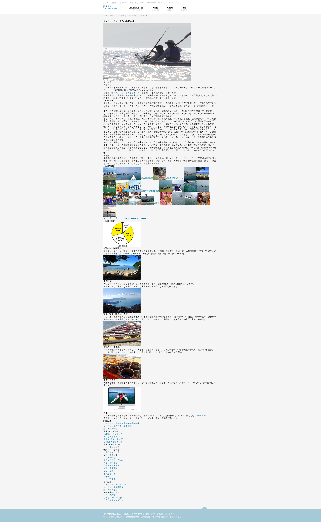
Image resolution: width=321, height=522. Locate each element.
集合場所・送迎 (110, 474)
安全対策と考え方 (111, 465)
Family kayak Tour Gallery (136, 218)
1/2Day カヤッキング (112, 434)
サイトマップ (176, 517)
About (170, 9)
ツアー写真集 (109, 479)
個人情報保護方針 (160, 517)
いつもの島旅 (109, 495)
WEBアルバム (203, 415)
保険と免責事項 (110, 468)
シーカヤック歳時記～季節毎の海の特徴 (121, 423)
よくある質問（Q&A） (113, 460)
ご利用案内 (146, 517)
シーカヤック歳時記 (114, 484)
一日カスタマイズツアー (114, 500)
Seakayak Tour (136, 9)
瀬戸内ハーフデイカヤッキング (125, 93)
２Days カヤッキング (113, 439)
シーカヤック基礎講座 (113, 487)
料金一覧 (107, 477)
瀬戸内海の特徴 (110, 429)
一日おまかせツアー (112, 447)
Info (184, 9)
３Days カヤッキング (113, 442)
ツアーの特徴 (109, 458)
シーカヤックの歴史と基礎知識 (117, 426)
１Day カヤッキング (112, 437)
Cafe (155, 9)
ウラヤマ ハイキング (112, 498)
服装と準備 (108, 471)
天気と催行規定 (110, 463)
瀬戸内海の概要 (110, 490)
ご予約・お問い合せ (112, 452)
